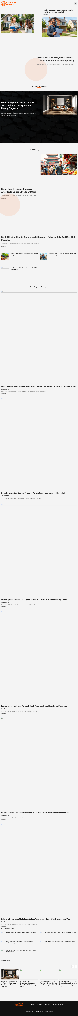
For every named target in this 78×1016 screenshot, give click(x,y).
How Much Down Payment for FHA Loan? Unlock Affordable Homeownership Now (35, 812)
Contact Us (39, 1004)
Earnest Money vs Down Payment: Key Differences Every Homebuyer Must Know (34, 706)
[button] (75, 3)
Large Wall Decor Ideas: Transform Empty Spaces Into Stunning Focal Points (49, 983)
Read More (45, 14)
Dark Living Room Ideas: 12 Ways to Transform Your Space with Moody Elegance (18, 105)
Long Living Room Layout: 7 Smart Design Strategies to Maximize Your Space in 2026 (68, 984)
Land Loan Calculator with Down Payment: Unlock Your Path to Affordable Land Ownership (38, 386)
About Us (33, 1004)
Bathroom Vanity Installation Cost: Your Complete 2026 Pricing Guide (28, 984)
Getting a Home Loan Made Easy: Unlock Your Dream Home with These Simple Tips (35, 919)
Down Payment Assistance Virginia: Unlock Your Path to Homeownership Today (34, 599)
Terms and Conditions (57, 1004)
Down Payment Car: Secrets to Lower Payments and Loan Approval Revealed (33, 493)
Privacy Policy (47, 1004)
